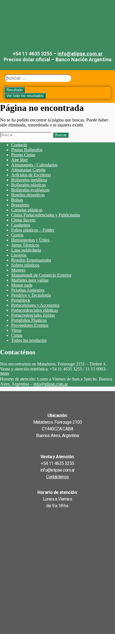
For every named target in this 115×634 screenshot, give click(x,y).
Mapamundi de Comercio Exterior (41, 275)
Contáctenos (57, 476)
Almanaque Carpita (28, 169)
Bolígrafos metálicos (29, 179)
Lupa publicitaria (26, 250)
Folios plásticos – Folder (32, 230)
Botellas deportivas (28, 194)
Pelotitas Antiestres (27, 290)
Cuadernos (20, 225)
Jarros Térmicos (25, 245)
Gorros (17, 235)
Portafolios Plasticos (29, 320)
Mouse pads (21, 285)
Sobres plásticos (25, 265)
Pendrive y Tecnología (31, 295)
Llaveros (19, 255)
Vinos (16, 330)
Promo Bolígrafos (26, 149)
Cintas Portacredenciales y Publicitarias (45, 215)
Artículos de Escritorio (31, 174)
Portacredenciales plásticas (34, 310)
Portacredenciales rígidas (33, 315)
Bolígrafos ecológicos (30, 189)
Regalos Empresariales (31, 260)
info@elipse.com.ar (80, 54)
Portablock (20, 300)
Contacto (19, 144)
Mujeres (18, 270)
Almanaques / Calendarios (34, 164)
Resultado (14, 90)
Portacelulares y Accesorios (35, 305)
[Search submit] (4, 85)
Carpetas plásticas (26, 210)
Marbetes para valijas (29, 280)
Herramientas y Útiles (30, 240)
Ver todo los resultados (25, 96)
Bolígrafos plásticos (28, 184)
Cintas (16, 335)
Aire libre (19, 159)
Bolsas (17, 199)
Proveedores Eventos (29, 325)
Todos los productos (29, 340)
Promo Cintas (23, 154)
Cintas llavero (23, 220)
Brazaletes (20, 205)
